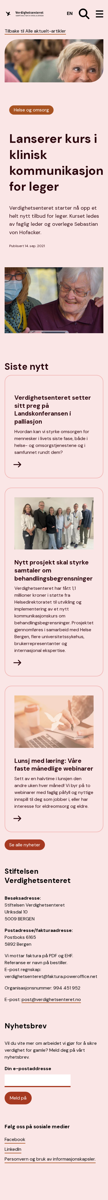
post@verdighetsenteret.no (51, 999)
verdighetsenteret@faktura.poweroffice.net (51, 976)
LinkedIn (13, 1149)
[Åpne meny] (97, 14)
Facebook (15, 1139)
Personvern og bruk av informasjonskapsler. (50, 1159)
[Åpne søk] (82, 14)
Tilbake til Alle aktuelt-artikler (35, 31)
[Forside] (29, 14)
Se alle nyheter (24, 845)
